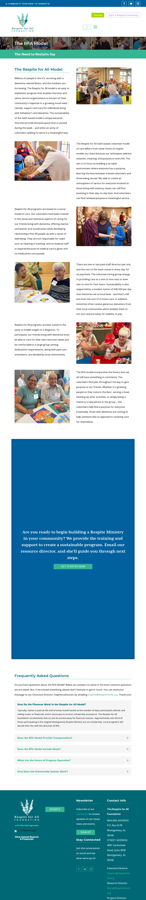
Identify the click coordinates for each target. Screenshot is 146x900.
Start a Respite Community (123, 15)
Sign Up (86, 832)
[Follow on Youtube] (131, 3)
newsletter (82, 814)
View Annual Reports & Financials (27, 837)
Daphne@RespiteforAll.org (103, 694)
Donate (98, 15)
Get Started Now (73, 566)
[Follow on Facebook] (124, 3)
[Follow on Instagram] (137, 3)
